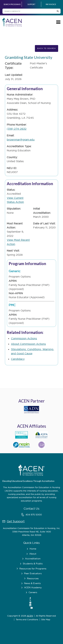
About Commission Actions (28, 344)
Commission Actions (24, 338)
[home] (12, 22)
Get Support (16, 521)
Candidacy (18, 359)
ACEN (30, 615)
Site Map (45, 619)
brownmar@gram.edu (21, 139)
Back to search (46, 48)
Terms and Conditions (27, 619)
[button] (58, 22)
